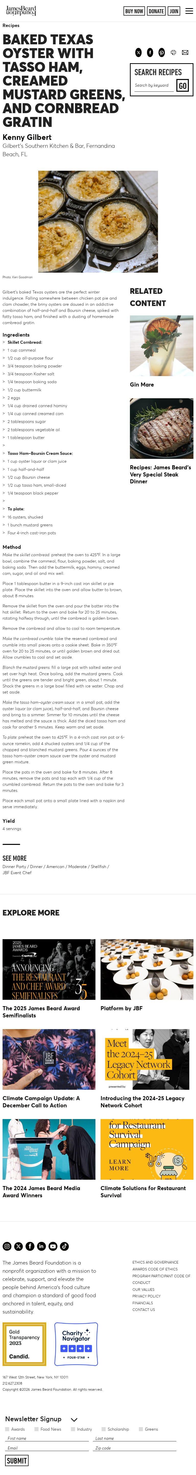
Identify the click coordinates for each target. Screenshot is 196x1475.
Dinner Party (14, 866)
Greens (151, 1429)
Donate (156, 11)
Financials (142, 1303)
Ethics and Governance (155, 1262)
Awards (18, 1429)
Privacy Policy (146, 1296)
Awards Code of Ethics (155, 1269)
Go (183, 86)
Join (173, 11)
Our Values (143, 1289)
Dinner (36, 866)
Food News (51, 1429)
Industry (84, 1429)
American (55, 866)
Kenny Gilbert (27, 137)
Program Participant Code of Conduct (161, 1279)
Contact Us (143, 1309)
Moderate (77, 866)
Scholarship (118, 1429)
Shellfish (98, 866)
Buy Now (134, 11)
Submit (17, 1460)
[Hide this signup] (72, 1419)
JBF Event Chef (17, 872)
